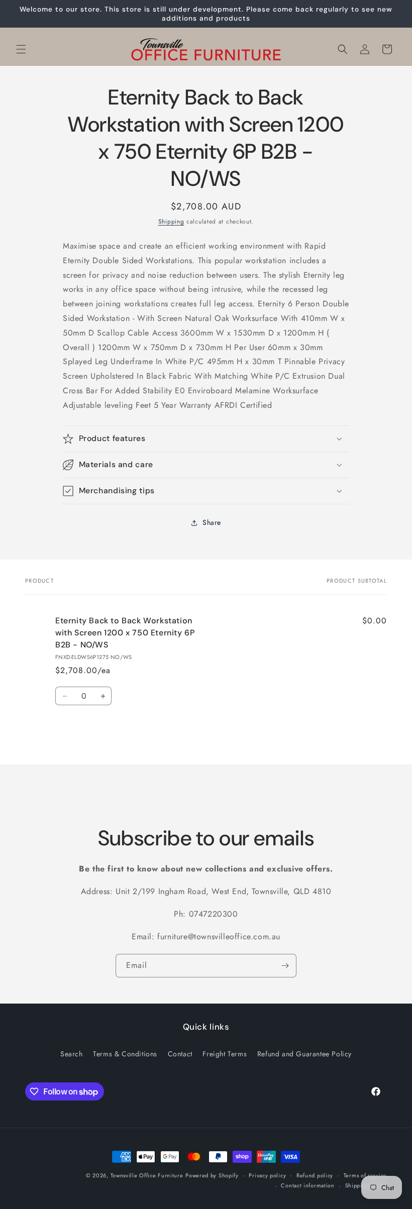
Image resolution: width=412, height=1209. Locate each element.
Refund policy (314, 1175)
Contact (180, 1054)
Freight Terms (224, 1054)
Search (71, 1054)
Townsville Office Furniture (147, 1175)
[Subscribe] (285, 965)
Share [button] (211, 522)
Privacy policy (267, 1175)
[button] (21, 49)
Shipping (171, 221)
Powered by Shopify (212, 1175)
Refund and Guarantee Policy (304, 1054)
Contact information (307, 1185)
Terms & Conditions (125, 1054)
